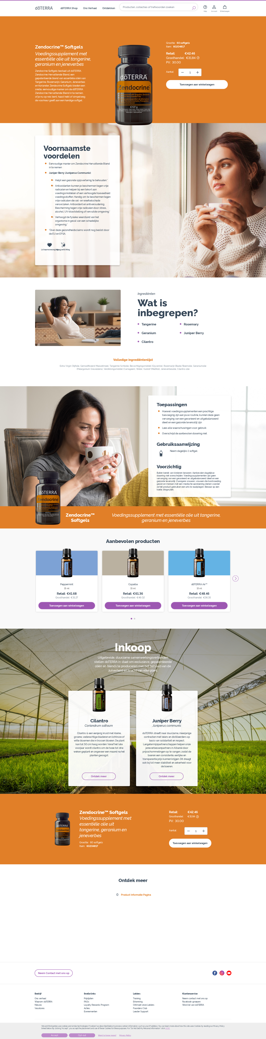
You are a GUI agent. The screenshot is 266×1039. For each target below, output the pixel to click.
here (167, 1028)
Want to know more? (107, 1035)
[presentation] (235, 578)
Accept (54, 1035)
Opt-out (82, 1035)
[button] (131, 618)
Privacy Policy (125, 1035)
